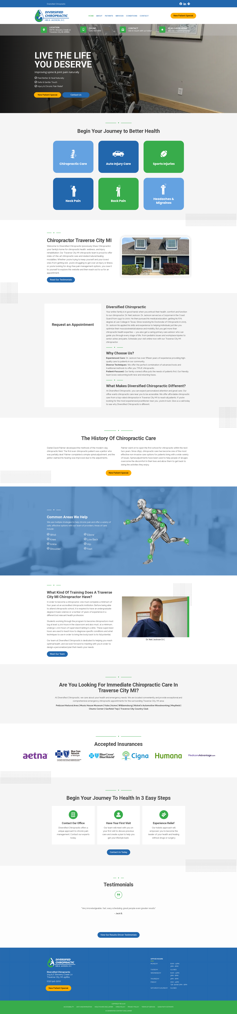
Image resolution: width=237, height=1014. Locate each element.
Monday (154, 964)
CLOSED (173, 970)
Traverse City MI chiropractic (77, 252)
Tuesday (154, 970)
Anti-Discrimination (84, 1007)
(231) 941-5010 (54, 981)
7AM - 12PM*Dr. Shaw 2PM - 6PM (178, 983)
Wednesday (156, 973)
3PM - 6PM (174, 979)
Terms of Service (148, 1007)
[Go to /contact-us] (73, 825)
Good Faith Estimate (165, 1007)
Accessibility (69, 1007)
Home (91, 16)
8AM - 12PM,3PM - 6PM (175, 965)
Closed (173, 988)
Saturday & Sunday (159, 988)
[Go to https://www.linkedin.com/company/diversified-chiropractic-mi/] (184, 4)
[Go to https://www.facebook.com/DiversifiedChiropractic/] (180, 4)
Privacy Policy (133, 1007)
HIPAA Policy (120, 1007)
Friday (153, 982)
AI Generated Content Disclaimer (118, 1011)
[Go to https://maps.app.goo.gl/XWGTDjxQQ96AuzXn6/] (188, 4)
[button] (61, 279)
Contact (144, 16)
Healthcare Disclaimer (104, 1007)
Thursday (155, 979)
